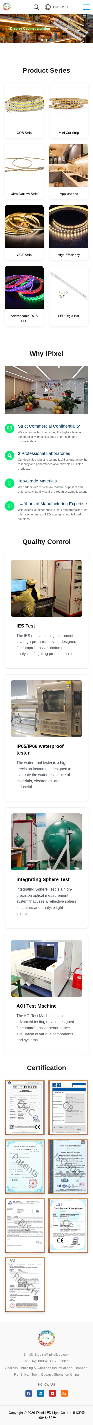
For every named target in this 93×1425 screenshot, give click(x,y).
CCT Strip (24, 255)
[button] (42, 40)
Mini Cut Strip (69, 133)
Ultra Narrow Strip (24, 194)
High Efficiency (69, 255)
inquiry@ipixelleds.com (52, 1354)
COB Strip (24, 133)
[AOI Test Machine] (46, 968)
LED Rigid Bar (68, 316)
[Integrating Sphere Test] (46, 841)
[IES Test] (46, 588)
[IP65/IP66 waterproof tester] (46, 708)
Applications (69, 194)
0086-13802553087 (53, 1361)
